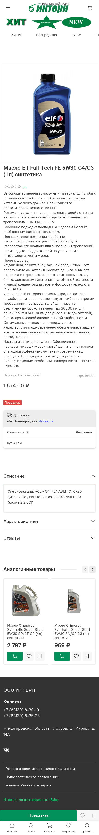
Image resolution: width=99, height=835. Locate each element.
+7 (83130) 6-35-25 (21, 715)
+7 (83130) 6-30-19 (21, 709)
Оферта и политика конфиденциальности (40, 768)
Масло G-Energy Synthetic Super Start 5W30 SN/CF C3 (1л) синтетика (72, 631)
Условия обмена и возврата (28, 785)
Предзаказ (38, 815)
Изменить (45, 421)
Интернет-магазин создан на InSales (30, 800)
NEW (77, 34)
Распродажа (46, 34)
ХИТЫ (16, 34)
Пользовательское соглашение (31, 777)
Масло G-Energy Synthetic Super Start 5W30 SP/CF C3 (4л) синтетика (25, 631)
